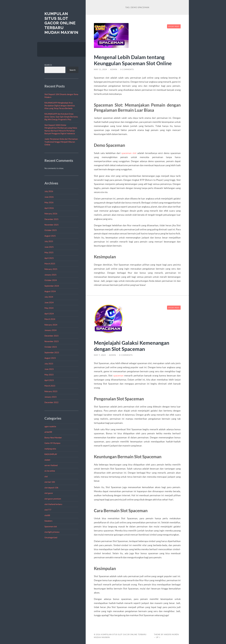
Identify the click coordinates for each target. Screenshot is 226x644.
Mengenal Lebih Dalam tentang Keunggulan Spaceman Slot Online (133, 60)
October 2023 (50, 347)
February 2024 (50, 325)
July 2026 (48, 191)
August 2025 (50, 236)
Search (48, 65)
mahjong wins (50, 448)
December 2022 (51, 402)
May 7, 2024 (100, 355)
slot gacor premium (52, 498)
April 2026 (49, 208)
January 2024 (50, 330)
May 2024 (48, 308)
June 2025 (49, 247)
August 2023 (50, 358)
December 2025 (51, 219)
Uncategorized (50, 537)
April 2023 (49, 380)
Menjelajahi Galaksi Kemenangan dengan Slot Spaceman (131, 346)
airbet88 (48, 432)
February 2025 (50, 269)
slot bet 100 (49, 482)
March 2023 (49, 386)
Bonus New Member (53, 437)
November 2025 (51, 224)
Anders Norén (171, 634)
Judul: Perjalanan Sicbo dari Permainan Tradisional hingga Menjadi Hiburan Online (61, 142)
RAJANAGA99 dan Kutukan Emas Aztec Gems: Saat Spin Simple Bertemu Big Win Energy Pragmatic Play (61, 117)
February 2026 (50, 213)
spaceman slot (128, 153)
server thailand (51, 465)
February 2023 (50, 391)
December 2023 (51, 336)
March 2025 (49, 263)
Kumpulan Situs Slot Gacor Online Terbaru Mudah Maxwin (61, 23)
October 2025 (50, 230)
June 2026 (49, 197)
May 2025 (48, 252)
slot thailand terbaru (53, 504)
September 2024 (51, 286)
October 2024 (50, 280)
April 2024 (49, 313)
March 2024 (49, 319)
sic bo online (49, 471)
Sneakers (48, 521)
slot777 (47, 509)
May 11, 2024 (100, 69)
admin (113, 69)
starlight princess (52, 532)
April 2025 (49, 258)
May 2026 (48, 202)
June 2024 (49, 302)
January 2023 (50, 397)
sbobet (47, 460)
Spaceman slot (50, 526)
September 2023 (51, 352)
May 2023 (48, 374)
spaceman (118, 375)
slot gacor (48, 493)
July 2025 (48, 241)
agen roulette (50, 426)
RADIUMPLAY (50, 454)
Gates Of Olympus (52, 443)
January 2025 (50, 274)
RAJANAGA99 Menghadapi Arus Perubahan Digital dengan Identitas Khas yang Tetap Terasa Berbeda (59, 105)
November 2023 (51, 341)
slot (46, 476)
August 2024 (50, 291)
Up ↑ (158, 637)
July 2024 (48, 297)
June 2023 (49, 369)
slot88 (47, 515)
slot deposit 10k (51, 487)
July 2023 (48, 363)
